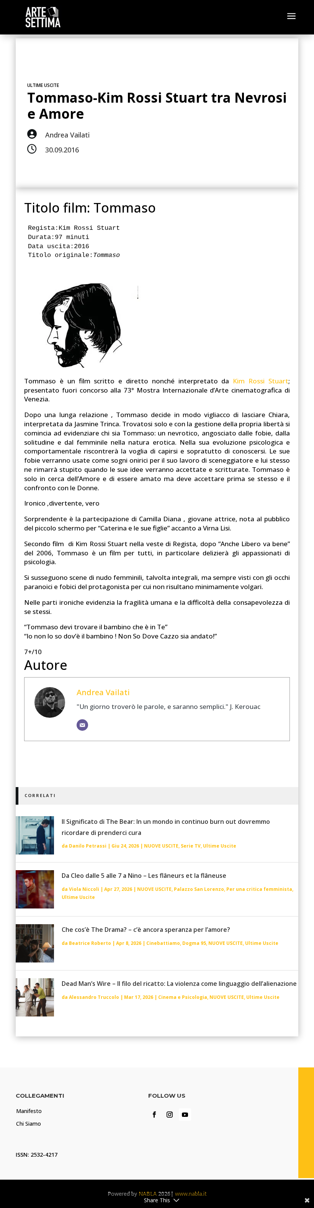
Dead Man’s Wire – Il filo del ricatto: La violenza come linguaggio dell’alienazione (179, 983)
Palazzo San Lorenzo (199, 889)
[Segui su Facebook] (154, 1114)
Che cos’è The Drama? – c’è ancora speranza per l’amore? (146, 929)
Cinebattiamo (163, 943)
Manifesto (29, 1111)
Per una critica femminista (259, 889)
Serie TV (191, 846)
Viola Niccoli (84, 889)
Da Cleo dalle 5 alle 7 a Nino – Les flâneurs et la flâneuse (144, 875)
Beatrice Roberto (90, 943)
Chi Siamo (28, 1123)
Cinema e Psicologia (182, 997)
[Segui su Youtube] (185, 1114)
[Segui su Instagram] (170, 1114)
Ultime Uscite (43, 85)
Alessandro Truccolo (94, 997)
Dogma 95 (194, 943)
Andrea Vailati (103, 692)
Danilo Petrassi (87, 846)
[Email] (82, 725)
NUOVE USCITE (161, 846)
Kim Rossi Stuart (260, 380)
